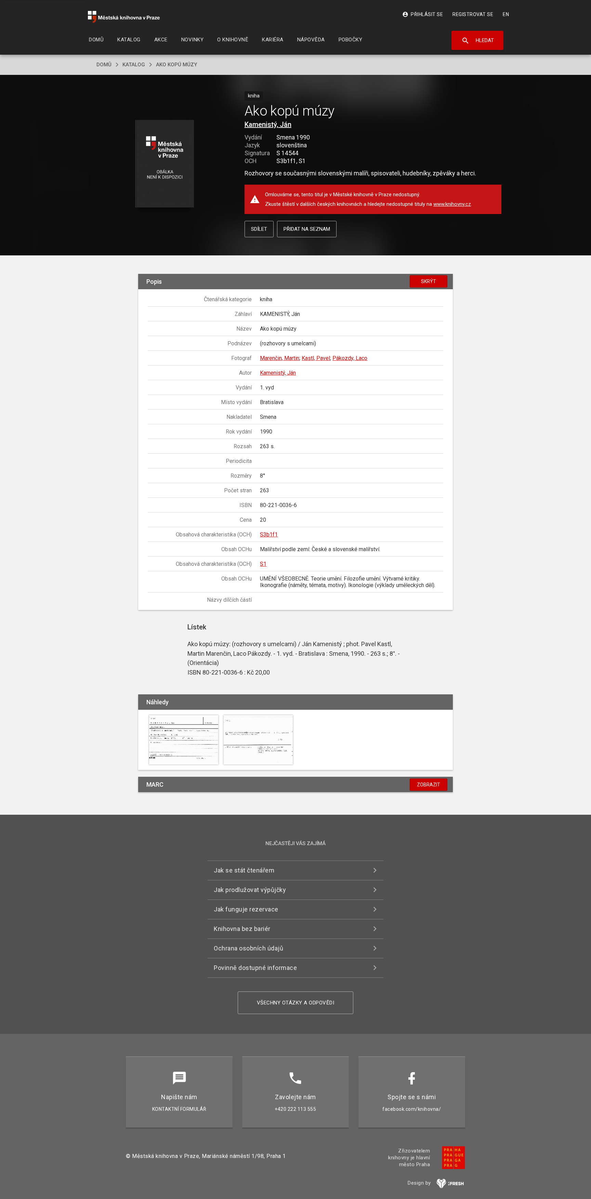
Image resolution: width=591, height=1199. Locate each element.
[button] (164, 164)
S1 (263, 564)
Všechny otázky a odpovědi (295, 1003)
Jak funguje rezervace (246, 909)
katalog (133, 65)
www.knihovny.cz (452, 204)
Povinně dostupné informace (255, 967)
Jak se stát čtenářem (244, 870)
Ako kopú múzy (176, 65)
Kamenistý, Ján (268, 124)
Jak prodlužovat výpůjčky (250, 889)
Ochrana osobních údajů (248, 948)
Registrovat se (472, 14)
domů (103, 65)
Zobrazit (428, 784)
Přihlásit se (422, 14)
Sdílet (259, 229)
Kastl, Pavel (316, 358)
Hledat (477, 41)
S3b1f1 (269, 534)
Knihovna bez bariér (242, 928)
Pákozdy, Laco (349, 358)
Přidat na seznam (307, 229)
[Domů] (124, 17)
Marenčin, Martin (279, 358)
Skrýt (428, 281)
